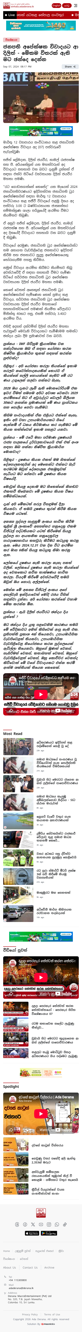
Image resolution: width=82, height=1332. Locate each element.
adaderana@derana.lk (21, 1288)
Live (11, 15)
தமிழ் (66, 5)
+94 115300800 (18, 1280)
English (57, 5)
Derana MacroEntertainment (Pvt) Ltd (29, 1299)
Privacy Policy (30, 1314)
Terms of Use (52, 1314)
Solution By (33, 1324)
